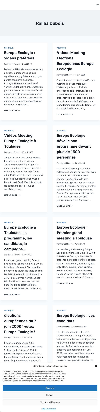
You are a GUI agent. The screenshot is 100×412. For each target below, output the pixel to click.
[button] (96, 366)
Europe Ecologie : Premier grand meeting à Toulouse (74, 232)
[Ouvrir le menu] (97, 5)
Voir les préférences (50, 402)
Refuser (50, 395)
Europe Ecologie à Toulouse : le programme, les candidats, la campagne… (20, 238)
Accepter (50, 388)
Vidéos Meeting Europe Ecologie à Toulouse (20, 141)
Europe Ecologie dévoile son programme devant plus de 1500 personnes (74, 146)
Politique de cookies (48, 408)
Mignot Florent (13, 64)
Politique (8, 48)
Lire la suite (12, 110)
